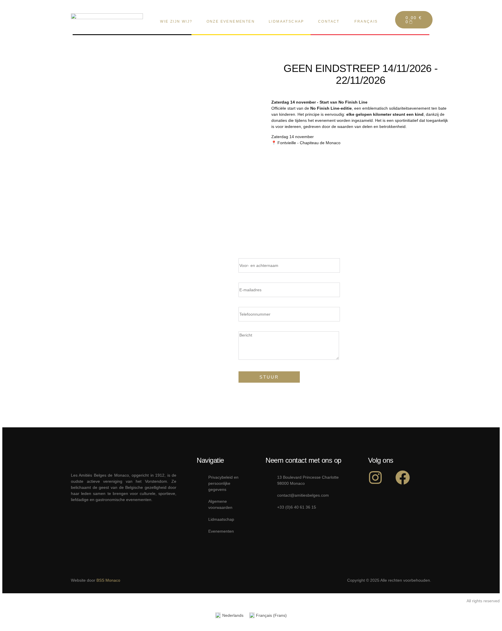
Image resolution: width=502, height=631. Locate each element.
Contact (329, 21)
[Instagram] (375, 477)
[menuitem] (366, 21)
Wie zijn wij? (176, 21)
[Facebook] (402, 477)
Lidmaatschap (286, 21)
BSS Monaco (108, 580)
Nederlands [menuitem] (232, 615)
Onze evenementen (231, 21)
